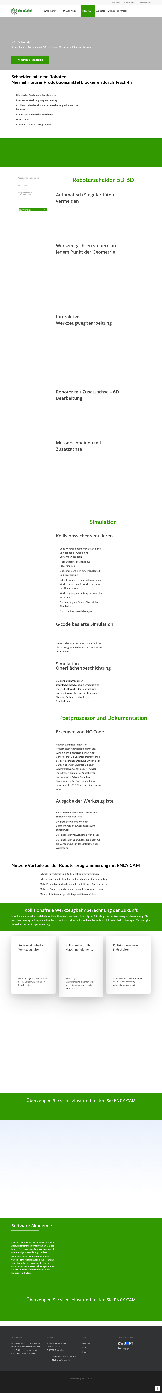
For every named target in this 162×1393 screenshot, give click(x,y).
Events (85, 1352)
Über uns (86, 1343)
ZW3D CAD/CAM (51, 11)
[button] (30, 60)
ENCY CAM (86, 11)
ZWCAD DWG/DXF (70, 11)
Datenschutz (87, 1378)
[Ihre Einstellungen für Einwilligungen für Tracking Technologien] (157, 1388)
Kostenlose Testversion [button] (25, 208)
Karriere (85, 1348)
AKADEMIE (100, 11)
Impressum (74, 1378)
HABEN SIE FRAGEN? (118, 11)
